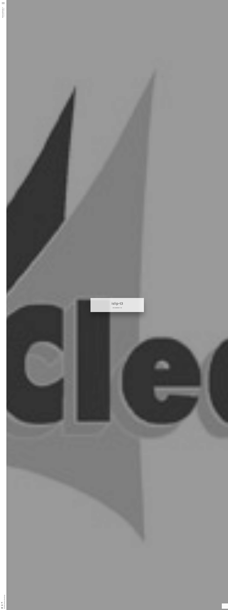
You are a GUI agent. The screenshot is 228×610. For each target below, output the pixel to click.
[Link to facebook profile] (1, 603)
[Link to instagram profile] (2, 605)
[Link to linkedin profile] (2, 608)
